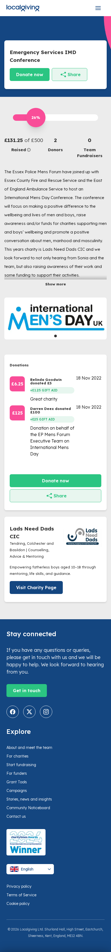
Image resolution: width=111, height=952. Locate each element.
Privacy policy (19, 886)
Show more (55, 284)
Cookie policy (18, 903)
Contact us (16, 816)
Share (74, 74)
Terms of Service (21, 895)
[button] (21, 144)
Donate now (29, 74)
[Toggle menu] (98, 8)
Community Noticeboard (28, 807)
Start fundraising (21, 764)
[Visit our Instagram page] (46, 712)
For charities (17, 756)
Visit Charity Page (36, 587)
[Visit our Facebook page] (12, 712)
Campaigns (16, 790)
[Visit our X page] (29, 712)
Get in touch (26, 690)
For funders (16, 773)
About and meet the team (29, 747)
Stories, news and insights (29, 799)
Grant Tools (16, 782)
